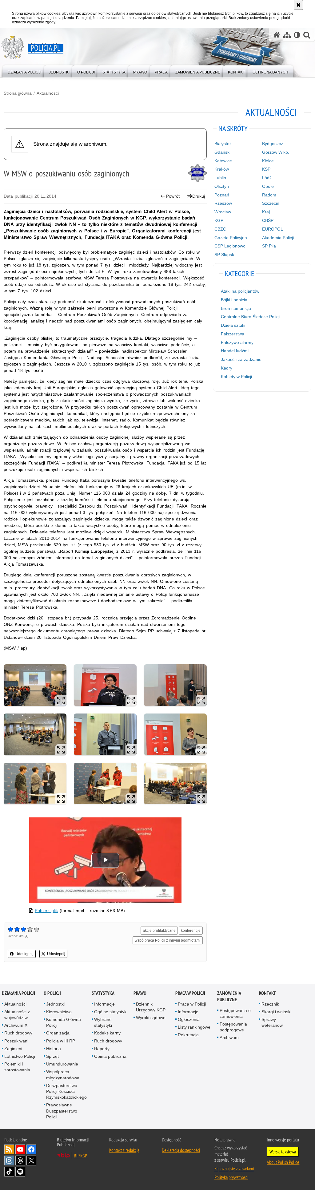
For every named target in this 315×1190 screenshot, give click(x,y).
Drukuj (198, 196)
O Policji (52, 993)
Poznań (221, 194)
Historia (53, 1048)
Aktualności (48, 93)
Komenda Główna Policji (63, 1022)
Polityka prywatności (231, 1177)
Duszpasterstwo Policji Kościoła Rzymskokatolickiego (66, 1091)
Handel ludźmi (235, 350)
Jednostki (55, 1004)
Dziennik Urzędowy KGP (150, 1007)
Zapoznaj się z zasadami (234, 1168)
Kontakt (267, 993)
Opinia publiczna (110, 1056)
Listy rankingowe (194, 1027)
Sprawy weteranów (272, 1022)
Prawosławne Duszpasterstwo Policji (61, 1110)
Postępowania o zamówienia (235, 1013)
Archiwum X (15, 1025)
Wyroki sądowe (150, 1017)
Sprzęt (52, 1056)
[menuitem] (24, 70)
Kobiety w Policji (236, 376)
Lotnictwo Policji (19, 1056)
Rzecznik (270, 1004)
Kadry (226, 368)
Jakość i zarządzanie (241, 359)
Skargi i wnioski (276, 1011)
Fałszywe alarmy (237, 342)
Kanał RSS (9, 1149)
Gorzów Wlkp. (275, 152)
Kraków (221, 169)
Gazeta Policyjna (230, 237)
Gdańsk (221, 152)
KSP (266, 169)
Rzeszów (223, 203)
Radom (269, 194)
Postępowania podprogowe (233, 1027)
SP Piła (269, 245)
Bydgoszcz (272, 143)
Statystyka (103, 993)
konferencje (191, 930)
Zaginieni (13, 1048)
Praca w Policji (190, 993)
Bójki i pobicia (234, 299)
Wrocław (222, 211)
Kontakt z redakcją (124, 1150)
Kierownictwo (59, 1011)
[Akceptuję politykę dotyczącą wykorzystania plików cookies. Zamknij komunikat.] (298, 5)
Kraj (266, 211)
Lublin (220, 177)
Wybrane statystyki (103, 1022)
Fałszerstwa (232, 333)
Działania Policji (18, 993)
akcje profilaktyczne (159, 930)
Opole (268, 186)
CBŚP (267, 220)
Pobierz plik (46, 910)
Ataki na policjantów (240, 291)
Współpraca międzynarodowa (62, 1074)
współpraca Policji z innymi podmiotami (168, 940)
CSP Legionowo (229, 245)
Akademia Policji (278, 237)
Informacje (104, 1004)
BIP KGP (80, 1155)
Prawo (140, 993)
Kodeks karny (107, 1032)
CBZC (220, 229)
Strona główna (18, 93)
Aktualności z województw (17, 1014)
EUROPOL (272, 229)
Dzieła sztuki (233, 325)
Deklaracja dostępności (181, 1150)
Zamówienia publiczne (229, 996)
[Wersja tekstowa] (297, 35)
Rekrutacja (188, 1034)
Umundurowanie (62, 1064)
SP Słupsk (224, 254)
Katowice (223, 160)
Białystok (223, 143)
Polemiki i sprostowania (17, 1067)
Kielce (268, 160)
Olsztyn (221, 186)
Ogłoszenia (189, 1019)
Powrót (173, 196)
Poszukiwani (16, 1040)
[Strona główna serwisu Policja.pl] (276, 35)
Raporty (102, 1048)
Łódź (267, 177)
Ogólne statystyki (110, 1011)
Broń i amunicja (236, 308)
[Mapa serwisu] (287, 35)
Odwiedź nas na (20, 1149)
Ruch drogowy (18, 1032)
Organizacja (58, 1032)
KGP (218, 220)
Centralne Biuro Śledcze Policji (250, 316)
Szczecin (270, 203)
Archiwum (229, 1037)
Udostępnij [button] (24, 954)
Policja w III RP (60, 1040)
